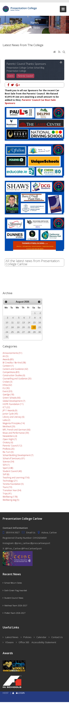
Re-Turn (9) (8, 452)
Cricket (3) (7, 381)
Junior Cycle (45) (10, 413)
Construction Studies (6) (14, 375)
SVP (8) (6, 474)
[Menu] (63, 9)
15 (34, 322)
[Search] (64, 52)
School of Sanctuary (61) (14, 458)
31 (7, 337)
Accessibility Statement (43, 642)
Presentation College (16, 70)
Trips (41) (7, 493)
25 (12, 332)
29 (34, 332)
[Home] (55, 52)
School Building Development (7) (18, 455)
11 (12, 322)
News (36, 27)
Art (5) (5, 356)
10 (7, 322)
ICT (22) (6, 407)
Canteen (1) (8, 365)
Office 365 (24, 642)
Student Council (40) (12, 471)
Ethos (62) (7, 384)
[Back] (61, 62)
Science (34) (8, 461)
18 (12, 327)
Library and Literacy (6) (13, 416)
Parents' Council (25, 75)
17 (7, 327)
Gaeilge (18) (8, 394)
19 (18, 327)
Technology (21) (10, 480)
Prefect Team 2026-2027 (14, 613)
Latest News (11, 637)
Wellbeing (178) (10, 496)
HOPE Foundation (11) (13, 404)
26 (18, 332)
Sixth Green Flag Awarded (15, 590)
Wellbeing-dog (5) (11, 499)
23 (39, 327)
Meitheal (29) (9, 426)
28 (29, 332)
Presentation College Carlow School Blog (25, 67)
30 (39, 332)
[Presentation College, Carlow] (20, 7)
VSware (9, 642)
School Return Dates (12, 582)
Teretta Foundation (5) (13, 483)
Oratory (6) (8, 442)
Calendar (41, 637)
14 (29, 322)
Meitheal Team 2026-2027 (15, 605)
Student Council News (13, 598)
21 (29, 327)
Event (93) (7, 391)
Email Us (30, 532)
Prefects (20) (8, 448)
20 (23, 327)
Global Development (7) (14, 400)
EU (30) (6, 388)
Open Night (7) (10, 439)
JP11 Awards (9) (10, 410)
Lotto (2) (6, 420)
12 (18, 322)
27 (23, 332)
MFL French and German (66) (16, 429)
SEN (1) (6, 464)
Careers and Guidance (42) (15, 368)
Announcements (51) (12, 352)
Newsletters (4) (10, 436)
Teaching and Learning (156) (16, 477)
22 (34, 327)
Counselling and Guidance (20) (17, 378)
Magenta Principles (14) (14, 423)
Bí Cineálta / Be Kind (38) (14, 362)
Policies (27, 637)
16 (39, 322)
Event (10, 75)
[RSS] (60, 52)
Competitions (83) (11, 372)
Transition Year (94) (12, 490)
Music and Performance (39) (16, 432)
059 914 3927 (12, 532)
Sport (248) (8, 467)
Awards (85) (8, 359)
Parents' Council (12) (12, 445)
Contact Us (57, 637)
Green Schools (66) (11, 397)
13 (23, 322)
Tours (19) (7, 487)
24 (7, 332)
